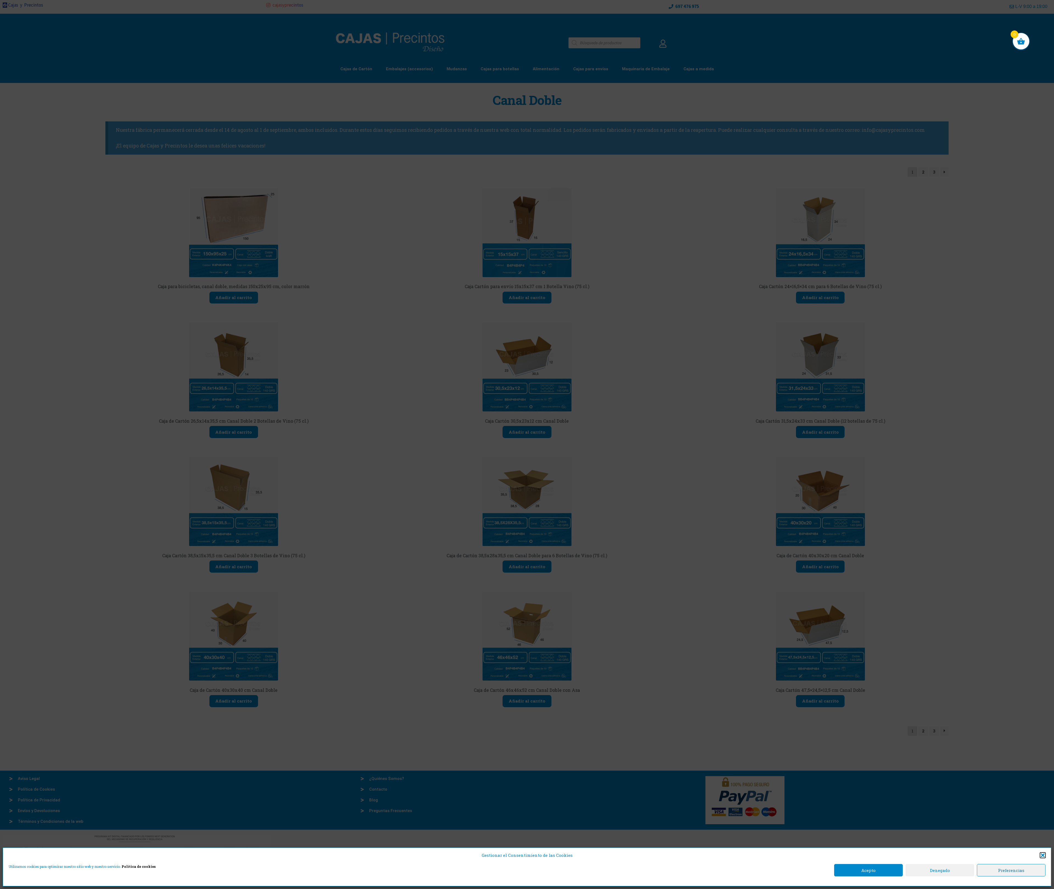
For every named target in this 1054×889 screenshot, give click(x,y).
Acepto (868, 870)
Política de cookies (139, 866)
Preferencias (1011, 870)
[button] (1042, 855)
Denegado (940, 870)
